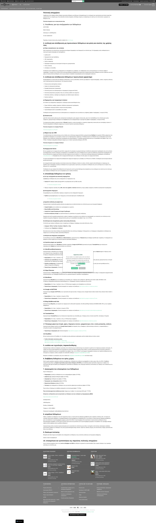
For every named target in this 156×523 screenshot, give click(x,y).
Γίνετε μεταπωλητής (83, 499)
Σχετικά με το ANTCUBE (127, 1)
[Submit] (83, 1)
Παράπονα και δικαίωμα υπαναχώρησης (102, 494)
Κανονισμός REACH (47, 490)
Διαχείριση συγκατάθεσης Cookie (82, 352)
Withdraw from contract (77, 514)
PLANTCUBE (39, 8)
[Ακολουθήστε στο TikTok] (152, 1)
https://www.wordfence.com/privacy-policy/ (88, 286)
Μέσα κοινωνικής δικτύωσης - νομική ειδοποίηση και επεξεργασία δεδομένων (51, 501)
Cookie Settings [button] (81, 263)
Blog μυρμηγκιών (30, 8)
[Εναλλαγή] (58, 488)
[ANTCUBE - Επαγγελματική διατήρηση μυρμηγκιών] (5, 4)
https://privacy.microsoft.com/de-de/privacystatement (90, 310)
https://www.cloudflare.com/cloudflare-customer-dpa (56, 340)
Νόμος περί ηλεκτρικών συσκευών (50, 492)
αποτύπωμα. (70, 40)
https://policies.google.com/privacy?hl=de (88, 298)
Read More (78, 265)
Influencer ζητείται (83, 497)
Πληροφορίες (4, 8)
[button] (14, 5)
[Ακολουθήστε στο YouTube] (154, 1)
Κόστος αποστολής (52, 461)
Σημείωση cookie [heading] (78, 254)
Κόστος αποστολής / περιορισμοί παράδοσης (104, 488)
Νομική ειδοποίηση (144, 1)
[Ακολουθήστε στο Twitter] (153, 1)
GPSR (44, 497)
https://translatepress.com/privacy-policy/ (88, 320)
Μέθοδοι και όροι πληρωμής (103, 491)
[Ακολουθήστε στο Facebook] (149, 1)
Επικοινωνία (136, 1)
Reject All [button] (82, 268)
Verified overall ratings (75, 458)
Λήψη (80, 494)
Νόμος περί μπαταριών (48, 494)
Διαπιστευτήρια (82, 492)
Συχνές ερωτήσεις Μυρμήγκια (67, 498)
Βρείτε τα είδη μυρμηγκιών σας (67, 491)
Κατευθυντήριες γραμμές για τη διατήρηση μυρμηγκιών (67, 488)
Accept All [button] (74, 268)
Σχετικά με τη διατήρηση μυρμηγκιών (66, 494)
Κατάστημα (26, 4)
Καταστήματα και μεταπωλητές (17, 8)
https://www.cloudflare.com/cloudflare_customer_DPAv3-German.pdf (59, 342)
